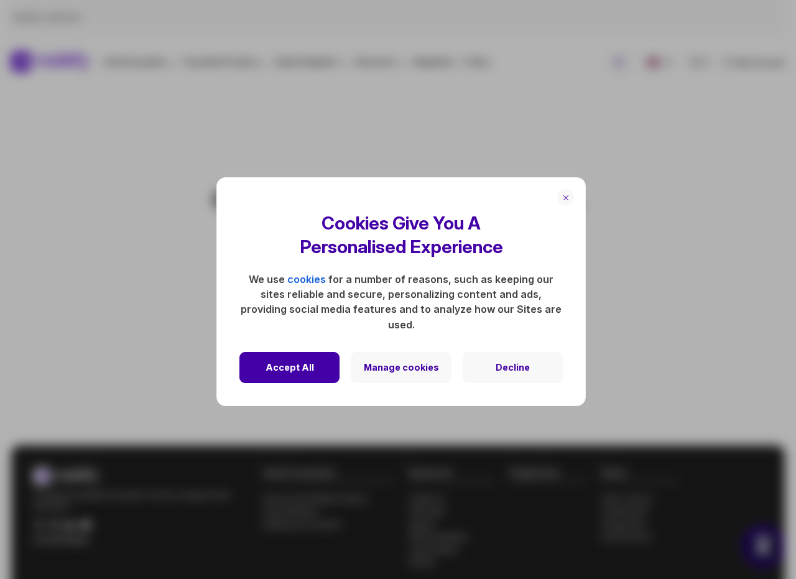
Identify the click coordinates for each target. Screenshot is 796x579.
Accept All (290, 367)
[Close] (565, 197)
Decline (513, 367)
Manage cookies (401, 367)
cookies (306, 279)
